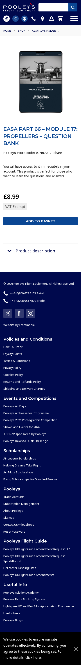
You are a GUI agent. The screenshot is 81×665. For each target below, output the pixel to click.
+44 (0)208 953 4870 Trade (27, 301)
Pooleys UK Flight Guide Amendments (28, 575)
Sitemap (8, 518)
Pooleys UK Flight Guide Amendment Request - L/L (37, 549)
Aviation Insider (44, 31)
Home (7, 31)
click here (33, 657)
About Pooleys (13, 511)
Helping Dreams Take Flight (21, 465)
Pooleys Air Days (14, 406)
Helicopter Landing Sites (19, 568)
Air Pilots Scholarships (18, 472)
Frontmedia (27, 325)
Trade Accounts (14, 497)
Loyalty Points (12, 354)
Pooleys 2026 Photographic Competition (30, 420)
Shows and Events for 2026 (21, 427)
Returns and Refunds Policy (22, 382)
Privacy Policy (12, 368)
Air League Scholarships (19, 458)
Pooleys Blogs (13, 620)
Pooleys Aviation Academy (21, 593)
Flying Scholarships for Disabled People (30, 479)
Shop (21, 31)
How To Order (12, 347)
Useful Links (11, 613)
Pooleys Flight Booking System (24, 599)
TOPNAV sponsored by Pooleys (24, 434)
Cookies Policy (13, 375)
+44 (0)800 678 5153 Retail (27, 293)
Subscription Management (21, 504)
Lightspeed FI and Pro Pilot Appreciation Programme (38, 606)
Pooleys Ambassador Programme (26, 413)
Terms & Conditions (16, 361)
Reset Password (14, 531)
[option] (40, 82)
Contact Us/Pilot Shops (18, 525)
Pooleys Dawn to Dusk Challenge (25, 441)
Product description (35, 251)
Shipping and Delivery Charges (24, 389)
